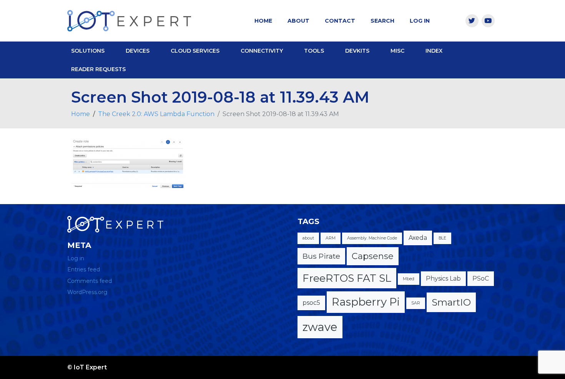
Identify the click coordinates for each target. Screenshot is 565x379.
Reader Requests (98, 69)
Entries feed (83, 269)
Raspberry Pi (366, 301)
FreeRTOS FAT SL (346, 278)
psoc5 (311, 302)
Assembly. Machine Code (372, 238)
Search (382, 20)
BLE (442, 238)
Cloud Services (195, 50)
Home (263, 20)
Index (433, 50)
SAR (415, 303)
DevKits (357, 50)
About (298, 20)
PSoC (480, 278)
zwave (319, 327)
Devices (138, 50)
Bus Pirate (321, 256)
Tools (314, 50)
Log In (420, 20)
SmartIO (451, 302)
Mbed (408, 278)
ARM (331, 238)
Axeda (418, 237)
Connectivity (262, 50)
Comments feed (89, 281)
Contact (340, 20)
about (308, 238)
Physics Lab (443, 278)
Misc (397, 50)
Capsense (373, 256)
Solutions (88, 50)
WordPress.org (87, 292)
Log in (75, 258)
